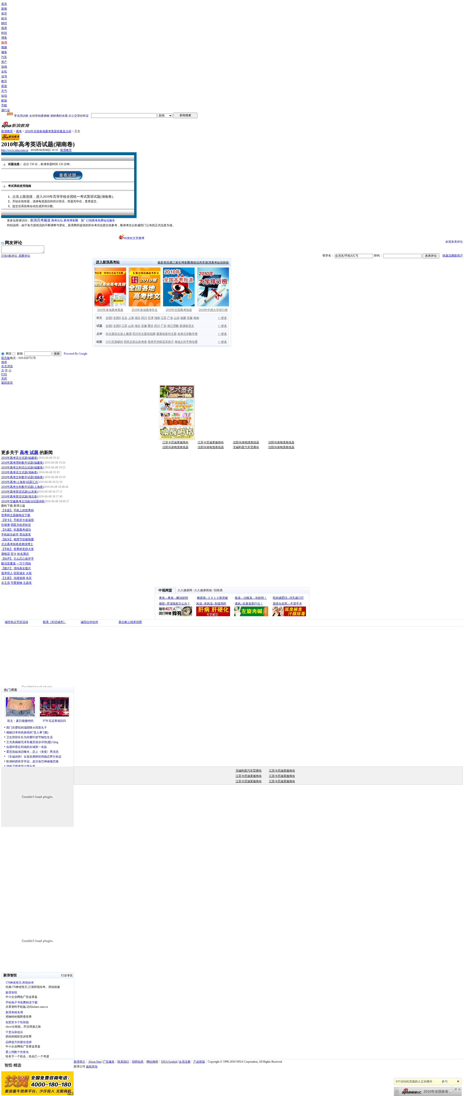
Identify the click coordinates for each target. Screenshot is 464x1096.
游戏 (4, 66)
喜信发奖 (25, 534)
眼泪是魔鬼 (8, 563)
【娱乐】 (7, 539)
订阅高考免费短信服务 (100, 220)
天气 (4, 91)
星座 (4, 86)
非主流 (5, 583)
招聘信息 (138, 1061)
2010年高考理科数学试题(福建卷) (22, 462)
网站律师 (152, 1061)
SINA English (169, 1061)
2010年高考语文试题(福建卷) (19, 458)
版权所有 (92, 1066)
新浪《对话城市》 (54, 622)
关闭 (4, 378)
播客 (4, 52)
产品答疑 (199, 1061)
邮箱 (4, 100)
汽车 (4, 57)
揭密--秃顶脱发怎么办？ (174, 603)
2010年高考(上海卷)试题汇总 (19, 482)
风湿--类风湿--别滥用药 (211, 603)
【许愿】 (7, 529)
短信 (4, 95)
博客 (4, 37)
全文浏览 (7, 366)
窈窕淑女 (19, 573)
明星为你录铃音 (21, 524)
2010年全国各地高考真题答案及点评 (48, 131)
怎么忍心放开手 (24, 558)
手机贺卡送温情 (24, 520)
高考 (19, 131)
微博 (4, 42)
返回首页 (7, 382)
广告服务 (109, 1061)
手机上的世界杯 (24, 510)
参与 (445, 1081)
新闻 (4, 8)
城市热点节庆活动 (16, 622)
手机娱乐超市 (10, 534)
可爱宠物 (16, 583)
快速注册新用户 (452, 255)
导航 (4, 105)
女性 (4, 71)
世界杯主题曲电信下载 (15, 515)
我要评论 (15, 255)
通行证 (5, 110)
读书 (4, 76)
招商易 (218, 590)
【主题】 (7, 578)
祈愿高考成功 (22, 529)
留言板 (5, 358)
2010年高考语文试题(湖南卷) (19, 472)
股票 (4, 28)
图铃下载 (7, 505)
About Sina (94, 1061)
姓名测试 (23, 553)
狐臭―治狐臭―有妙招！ (251, 597)
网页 (9, 353)
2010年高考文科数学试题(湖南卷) (22, 477)
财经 (4, 23)
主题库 (27, 583)
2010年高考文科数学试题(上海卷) (22, 487)
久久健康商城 (203, 590)
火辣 (29, 573)
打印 (4, 374)
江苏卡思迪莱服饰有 (175, 442)
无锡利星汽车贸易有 (246, 447)
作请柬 (5, 524)
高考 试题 (29, 452)
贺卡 (13, 553)
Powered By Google (75, 353)
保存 (4, 362)
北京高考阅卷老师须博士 (17, 544)
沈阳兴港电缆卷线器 (246, 442)
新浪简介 (79, 1061)
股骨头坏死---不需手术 (287, 603)
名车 (29, 578)
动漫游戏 (19, 578)
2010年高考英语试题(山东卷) (19, 491)
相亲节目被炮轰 (24, 539)
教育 (4, 81)
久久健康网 (185, 590)
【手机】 (7, 549)
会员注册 (184, 1061)
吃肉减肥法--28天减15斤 (288, 597)
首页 (4, 4)
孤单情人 (7, 573)
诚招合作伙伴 (89, 622)
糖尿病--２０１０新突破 (212, 597)
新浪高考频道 (40, 220)
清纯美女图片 (22, 568)
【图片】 (7, 568)
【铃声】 (7, 558)
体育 (4, 13)
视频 (4, 47)
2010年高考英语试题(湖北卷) (19, 496)
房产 (4, 62)
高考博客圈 (71, 220)
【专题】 (7, 510)
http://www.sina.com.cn (14, 150)
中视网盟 (165, 590)
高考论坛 (57, 220)
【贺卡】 (7, 520)
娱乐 (4, 18)
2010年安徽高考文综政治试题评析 (23, 501)
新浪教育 (7, 131)
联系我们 (123, 1061)
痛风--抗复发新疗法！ (249, 603)
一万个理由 (23, 563)
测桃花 (5, 553)
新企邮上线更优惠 (130, 622)
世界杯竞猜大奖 (24, 549)
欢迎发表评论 (454, 241)
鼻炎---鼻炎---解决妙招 (173, 597)
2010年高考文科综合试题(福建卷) (22, 467)
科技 (4, 33)
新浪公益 (19, 505)
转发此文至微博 (134, 238)
